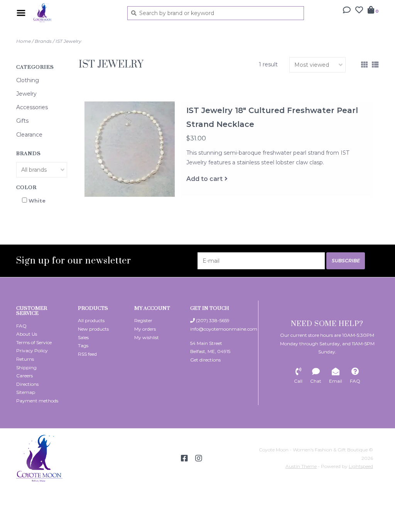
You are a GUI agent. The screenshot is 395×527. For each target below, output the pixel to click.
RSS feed (87, 354)
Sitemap (25, 392)
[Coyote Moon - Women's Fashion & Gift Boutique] (74, 12)
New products (93, 329)
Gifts (22, 120)
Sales (83, 337)
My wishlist (146, 337)
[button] (347, 10)
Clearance (29, 134)
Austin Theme (301, 466)
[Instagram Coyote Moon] (198, 458)
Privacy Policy (32, 350)
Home (23, 41)
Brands (43, 41)
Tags (83, 345)
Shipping (26, 367)
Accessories (32, 107)
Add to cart (204, 178)
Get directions (205, 360)
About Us (26, 334)
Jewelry (26, 93)
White (37, 201)
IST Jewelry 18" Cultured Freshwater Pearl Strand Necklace (272, 117)
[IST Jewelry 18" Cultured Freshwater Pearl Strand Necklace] (129, 149)
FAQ (21, 326)
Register (143, 320)
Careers (24, 375)
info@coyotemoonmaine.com (223, 329)
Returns (25, 359)
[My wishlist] (359, 10)
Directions (27, 384)
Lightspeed (361, 466)
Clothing (27, 80)
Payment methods (37, 401)
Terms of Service (34, 342)
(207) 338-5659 (212, 320)
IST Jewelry (68, 41)
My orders (145, 329)
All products (91, 320)
